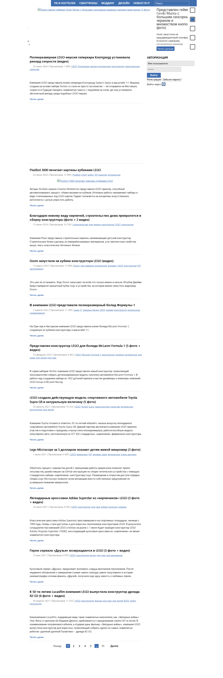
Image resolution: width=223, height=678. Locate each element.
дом (91, 224)
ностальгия (36, 603)
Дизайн (124, 3)
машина (87, 310)
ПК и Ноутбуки (64, 3)
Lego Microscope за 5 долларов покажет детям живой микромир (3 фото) (85, 449)
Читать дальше (156, 48)
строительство (80, 224)
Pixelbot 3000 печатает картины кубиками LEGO (65, 170)
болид (95, 310)
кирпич (97, 224)
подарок (119, 354)
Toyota (84, 406)
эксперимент (36, 268)
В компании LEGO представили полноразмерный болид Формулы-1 (82, 305)
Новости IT (142, 3)
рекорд (94, 66)
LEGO (74, 66)
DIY (139, 265)
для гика (51, 357)
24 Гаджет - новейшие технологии (38, 3)
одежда (122, 506)
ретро (93, 555)
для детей (41, 357)
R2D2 (126, 600)
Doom (77, 265)
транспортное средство (107, 406)
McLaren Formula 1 (91, 354)
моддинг (112, 265)
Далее (114, 646)
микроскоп (82, 454)
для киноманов (114, 555)
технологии (127, 224)
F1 (81, 310)
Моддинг (107, 3)
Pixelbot (77, 174)
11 (103, 646)
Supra (91, 406)
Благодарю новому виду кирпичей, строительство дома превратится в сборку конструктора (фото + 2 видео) (85, 217)
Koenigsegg (83, 66)
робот (91, 174)
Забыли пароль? (172, 79)
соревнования (37, 312)
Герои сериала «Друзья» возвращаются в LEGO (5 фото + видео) (80, 550)
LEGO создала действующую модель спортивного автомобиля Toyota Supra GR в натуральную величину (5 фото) (83, 399)
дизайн (109, 310)
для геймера (87, 265)
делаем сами (100, 454)
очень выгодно (128, 454)
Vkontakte (164, 84)
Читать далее (37, 99)
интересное (104, 66)
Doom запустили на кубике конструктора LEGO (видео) (72, 261)
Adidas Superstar (109, 506)
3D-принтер (101, 174)
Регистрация (154, 79)
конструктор (118, 66)
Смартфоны (88, 3)
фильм (98, 600)
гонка (76, 310)
